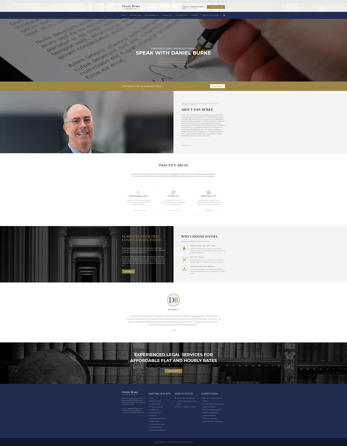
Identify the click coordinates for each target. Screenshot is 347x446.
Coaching (194, 15)
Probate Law (167, 15)
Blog (223, 1)
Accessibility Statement (158, 430)
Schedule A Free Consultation (173, 62)
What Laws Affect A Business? (213, 421)
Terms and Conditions (157, 424)
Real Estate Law (181, 15)
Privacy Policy (154, 421)
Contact (203, 1)
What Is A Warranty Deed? (212, 410)
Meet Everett (155, 404)
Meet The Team (135, 15)
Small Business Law (152, 15)
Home (124, 15)
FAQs (218, 1)
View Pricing (217, 86)
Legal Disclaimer (155, 427)
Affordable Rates (211, 1)
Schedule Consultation (216, 7)
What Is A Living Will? (210, 418)
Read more (138, 210)
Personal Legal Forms (210, 15)
